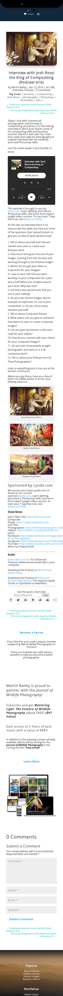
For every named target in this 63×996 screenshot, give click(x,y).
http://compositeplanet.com (32, 522)
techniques (27, 100)
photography (30, 97)
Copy (45, 595)
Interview (18, 90)
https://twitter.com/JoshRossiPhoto (37, 530)
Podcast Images (31, 976)
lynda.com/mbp (33, 219)
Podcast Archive (31, 973)
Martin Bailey (18, 87)
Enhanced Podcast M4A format (28, 579)
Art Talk (50, 87)
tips (38, 100)
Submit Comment (21, 919)
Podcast (29, 90)
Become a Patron (31, 632)
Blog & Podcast (31, 971)
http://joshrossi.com (38, 516)
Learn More (31, 761)
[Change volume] (49, 197)
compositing (44, 94)
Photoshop (47, 97)
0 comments (43, 90)
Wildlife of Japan (31, 994)
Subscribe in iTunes (19, 559)
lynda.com (14, 211)
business (29, 94)
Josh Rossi (13, 97)
